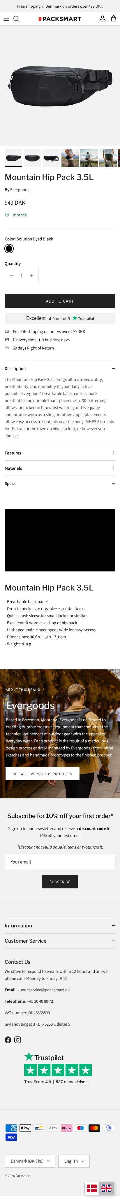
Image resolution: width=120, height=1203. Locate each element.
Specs (10, 483)
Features (13, 453)
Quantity (13, 263)
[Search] (19, 18)
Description (15, 368)
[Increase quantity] (33, 275)
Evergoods (19, 189)
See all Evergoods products (42, 773)
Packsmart (23, 1175)
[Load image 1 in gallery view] (60, 86)
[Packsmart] (60, 19)
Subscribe (60, 881)
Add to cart (60, 301)
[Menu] (6, 18)
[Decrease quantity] (10, 275)
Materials (13, 468)
